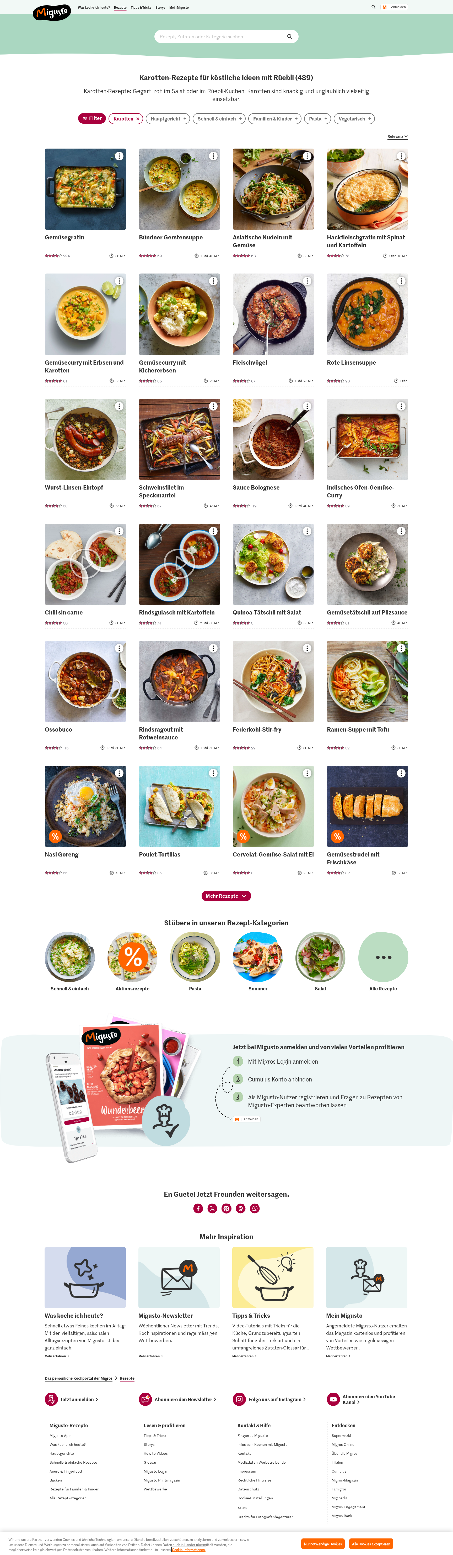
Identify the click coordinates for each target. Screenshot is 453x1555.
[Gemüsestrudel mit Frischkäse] (367, 823)
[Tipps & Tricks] (273, 1303)
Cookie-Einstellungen (255, 1498)
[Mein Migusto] (366, 1303)
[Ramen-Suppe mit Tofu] (367, 699)
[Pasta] (195, 962)
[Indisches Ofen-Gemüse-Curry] (367, 456)
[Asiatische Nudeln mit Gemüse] (273, 206)
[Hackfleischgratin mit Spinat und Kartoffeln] (367, 206)
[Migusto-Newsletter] (179, 1303)
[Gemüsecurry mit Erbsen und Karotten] (85, 331)
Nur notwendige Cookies (323, 1543)
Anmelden (398, 7)
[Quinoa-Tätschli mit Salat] (273, 578)
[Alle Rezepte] (383, 962)
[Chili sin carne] (85, 578)
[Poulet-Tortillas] (179, 823)
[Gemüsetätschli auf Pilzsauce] (367, 578)
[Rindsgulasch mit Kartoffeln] (179, 578)
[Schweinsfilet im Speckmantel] (179, 456)
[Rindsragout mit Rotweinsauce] (179, 699)
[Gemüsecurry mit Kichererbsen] (179, 331)
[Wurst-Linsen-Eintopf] (85, 456)
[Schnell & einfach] (70, 962)
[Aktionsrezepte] (132, 962)
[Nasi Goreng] (85, 823)
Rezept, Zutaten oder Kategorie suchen (226, 36)
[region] (226, 1543)
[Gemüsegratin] (85, 206)
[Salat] (320, 962)
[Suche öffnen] (373, 7)
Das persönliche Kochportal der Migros (78, 1378)
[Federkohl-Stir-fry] (273, 699)
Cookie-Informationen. (189, 1549)
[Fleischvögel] (273, 331)
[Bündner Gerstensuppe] (179, 206)
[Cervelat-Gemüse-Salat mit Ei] (273, 823)
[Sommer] (258, 962)
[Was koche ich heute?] (85, 1303)
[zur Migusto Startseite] (52, 8)
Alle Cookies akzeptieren (371, 1543)
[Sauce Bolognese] (273, 456)
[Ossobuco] (85, 699)
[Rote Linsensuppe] (367, 331)
